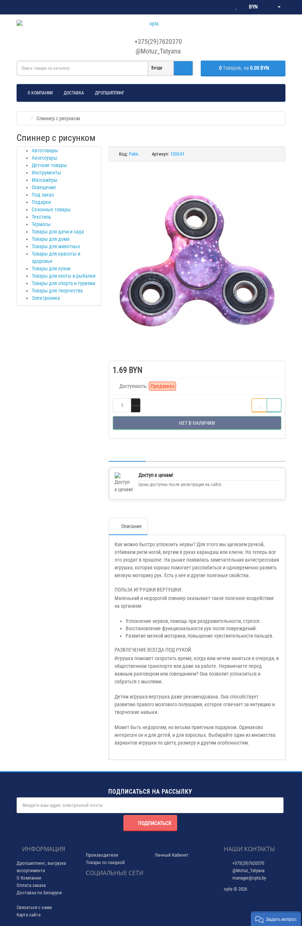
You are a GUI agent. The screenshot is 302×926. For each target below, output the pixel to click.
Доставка (74, 93)
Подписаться (154, 823)
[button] (276, 918)
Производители (102, 855)
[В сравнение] (274, 405)
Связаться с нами (34, 907)
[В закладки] (259, 405)
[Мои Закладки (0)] (236, 7)
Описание (131, 526)
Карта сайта (29, 915)
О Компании (29, 878)
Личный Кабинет (172, 855)
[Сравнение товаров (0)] (221, 7)
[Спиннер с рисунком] (197, 257)
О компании (40, 93)
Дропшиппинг (109, 93)
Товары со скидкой (105, 862)
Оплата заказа (31, 885)
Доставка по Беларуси (39, 892)
